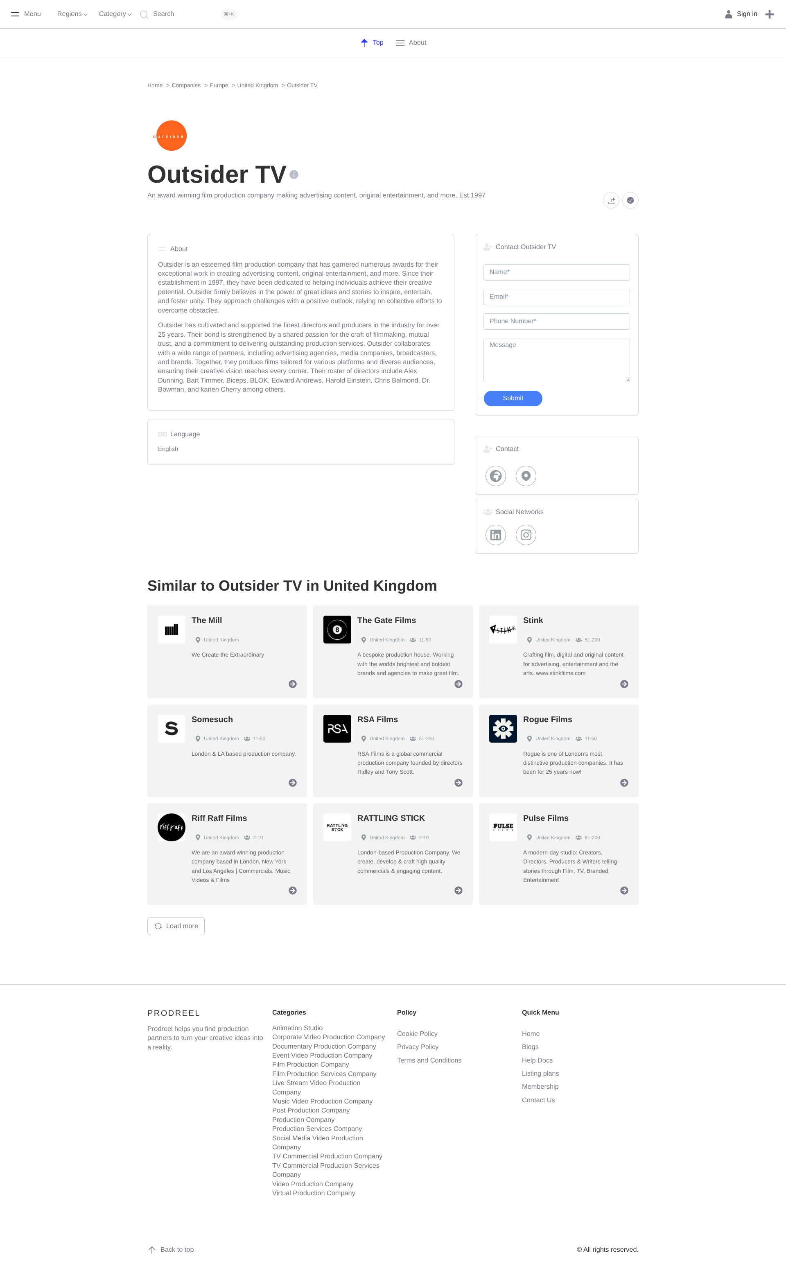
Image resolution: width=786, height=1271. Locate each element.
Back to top (177, 1249)
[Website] (495, 476)
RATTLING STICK (391, 818)
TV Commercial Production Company (327, 1156)
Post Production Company (311, 1110)
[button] (769, 14)
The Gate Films (386, 620)
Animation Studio (297, 1028)
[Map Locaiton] (526, 476)
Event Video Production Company (322, 1055)
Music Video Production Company (322, 1101)
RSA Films (377, 719)
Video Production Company (312, 1184)
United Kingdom (221, 640)
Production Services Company (317, 1129)
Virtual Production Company (313, 1193)
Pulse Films (546, 818)
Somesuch (212, 719)
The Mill (207, 620)
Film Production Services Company (324, 1074)
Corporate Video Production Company (328, 1037)
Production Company (303, 1120)
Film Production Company (310, 1064)
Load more (182, 926)
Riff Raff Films (219, 818)
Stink (533, 620)
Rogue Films (547, 719)
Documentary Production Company (324, 1046)
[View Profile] (293, 684)
